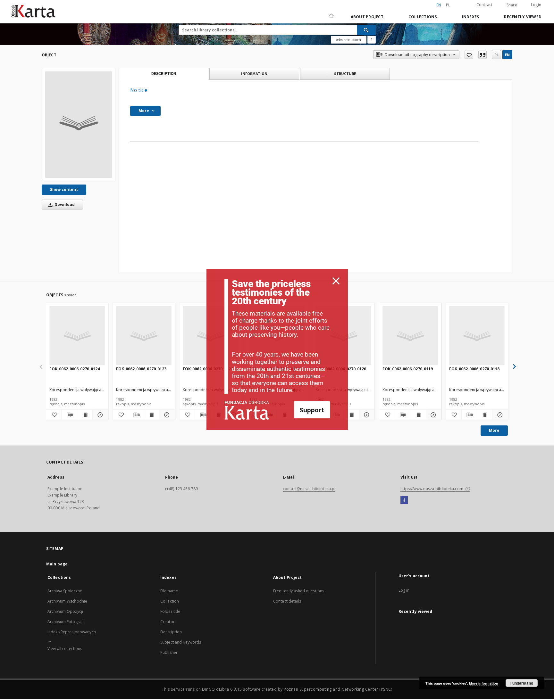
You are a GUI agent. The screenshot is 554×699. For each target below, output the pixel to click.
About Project (367, 17)
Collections (422, 17)
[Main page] (331, 17)
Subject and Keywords (180, 642)
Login (536, 4)
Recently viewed (522, 17)
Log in (404, 590)
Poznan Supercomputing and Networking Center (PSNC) (338, 689)
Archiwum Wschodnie (67, 601)
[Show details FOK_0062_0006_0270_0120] (366, 415)
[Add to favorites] (469, 55)
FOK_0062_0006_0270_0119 (407, 369)
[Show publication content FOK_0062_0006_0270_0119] (417, 415)
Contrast (484, 4)
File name (169, 591)
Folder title (170, 611)
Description (171, 632)
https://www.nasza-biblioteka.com (432, 488)
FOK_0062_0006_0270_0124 (74, 369)
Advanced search (348, 39)
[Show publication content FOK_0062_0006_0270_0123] (151, 415)
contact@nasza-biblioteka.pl (309, 488)
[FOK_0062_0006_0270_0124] (77, 336)
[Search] (366, 30)
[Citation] (482, 55)
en (507, 54)
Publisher (169, 652)
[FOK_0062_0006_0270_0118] (476, 336)
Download (64, 204)
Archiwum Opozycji (65, 611)
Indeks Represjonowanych (71, 632)
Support (312, 410)
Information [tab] (254, 73)
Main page (57, 564)
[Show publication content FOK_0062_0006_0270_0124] (84, 415)
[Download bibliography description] (69, 415)
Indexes (470, 17)
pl (448, 5)
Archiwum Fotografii (66, 621)
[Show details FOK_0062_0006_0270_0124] (99, 415)
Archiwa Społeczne (64, 591)
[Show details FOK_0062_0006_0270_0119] (432, 415)
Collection (169, 601)
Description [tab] (163, 73)
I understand (521, 683)
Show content (64, 189)
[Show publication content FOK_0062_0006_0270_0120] (351, 415)
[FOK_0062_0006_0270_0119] (410, 336)
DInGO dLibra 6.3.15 (222, 689)
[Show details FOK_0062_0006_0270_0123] (165, 415)
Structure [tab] (345, 73)
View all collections (64, 648)
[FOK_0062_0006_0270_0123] (143, 336)
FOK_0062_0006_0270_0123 (141, 369)
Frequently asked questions (298, 591)
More (494, 430)
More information (483, 683)
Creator (167, 621)
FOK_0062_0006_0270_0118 (474, 369)
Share (512, 5)
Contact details (287, 601)
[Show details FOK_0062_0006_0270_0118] (499, 415)
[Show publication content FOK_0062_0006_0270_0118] (484, 415)
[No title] (78, 124)
